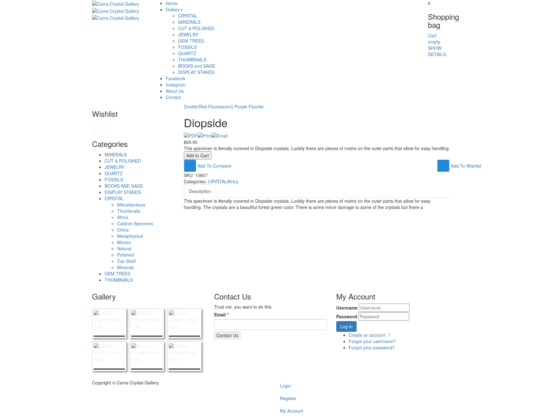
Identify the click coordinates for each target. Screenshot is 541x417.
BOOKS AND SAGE (124, 186)
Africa (122, 217)
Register (288, 398)
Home (172, 3)
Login (285, 386)
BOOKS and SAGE (196, 66)
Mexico (124, 242)
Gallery (173, 9)
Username (347, 308)
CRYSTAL (187, 16)
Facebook (175, 78)
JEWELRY (188, 34)
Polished (125, 255)
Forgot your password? (372, 347)
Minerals (125, 267)
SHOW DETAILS (437, 51)
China (123, 230)
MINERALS (189, 22)
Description (200, 191)
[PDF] (191, 135)
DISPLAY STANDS (196, 72)
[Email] (220, 135)
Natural (124, 248)
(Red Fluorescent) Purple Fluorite (230, 106)
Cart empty (434, 38)
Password (346, 316)
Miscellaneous (131, 204)
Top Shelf (126, 261)
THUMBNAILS (192, 59)
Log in (346, 326)
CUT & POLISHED (196, 28)
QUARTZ (187, 53)
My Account (291, 411)
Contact (173, 97)
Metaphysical (130, 236)
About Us (175, 91)
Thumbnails (128, 211)
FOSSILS (187, 47)
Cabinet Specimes (135, 223)
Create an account (368, 335)
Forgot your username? (372, 341)
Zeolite (190, 106)
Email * (221, 314)
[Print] (205, 135)
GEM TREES (191, 41)
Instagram (176, 84)
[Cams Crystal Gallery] (115, 3)
